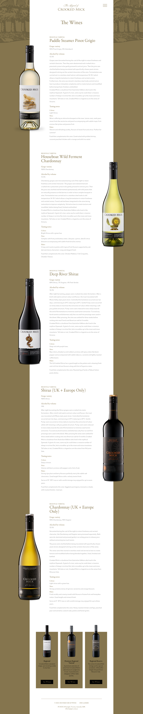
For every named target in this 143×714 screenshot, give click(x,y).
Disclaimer (84, 703)
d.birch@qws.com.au (71, 709)
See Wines (47, 682)
